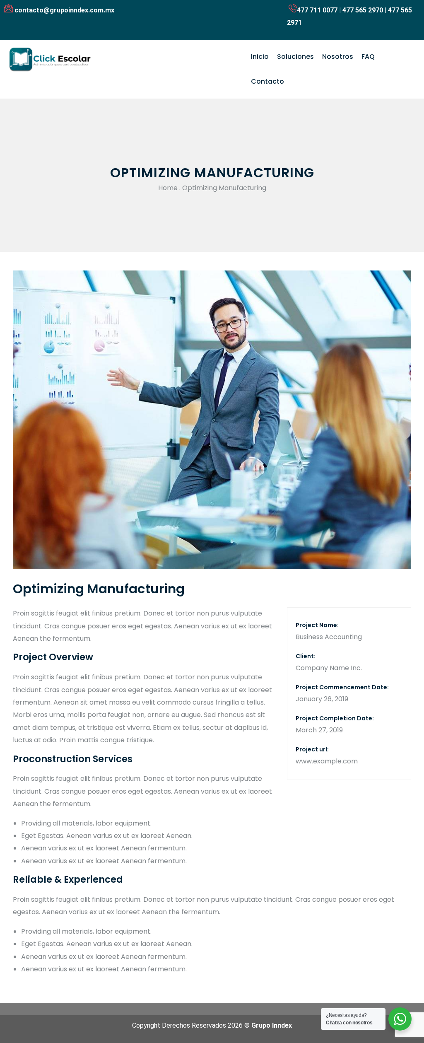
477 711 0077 (317, 10)
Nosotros (337, 56)
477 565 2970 (362, 10)
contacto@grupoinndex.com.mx (64, 10)
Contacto (267, 81)
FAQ (368, 56)
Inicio (260, 56)
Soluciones (295, 56)
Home (168, 188)
